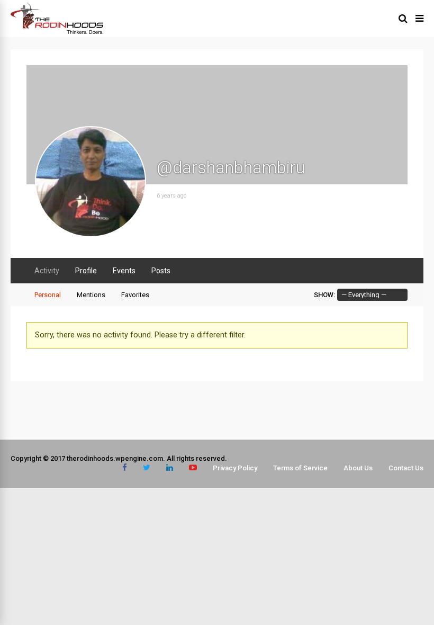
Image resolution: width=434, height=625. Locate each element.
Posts (160, 270)
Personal (47, 295)
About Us (358, 468)
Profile (86, 270)
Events (124, 270)
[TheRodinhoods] (57, 31)
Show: (324, 295)
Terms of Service (300, 468)
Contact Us (405, 468)
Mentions (91, 295)
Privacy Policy (235, 468)
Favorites (135, 295)
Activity (46, 270)
